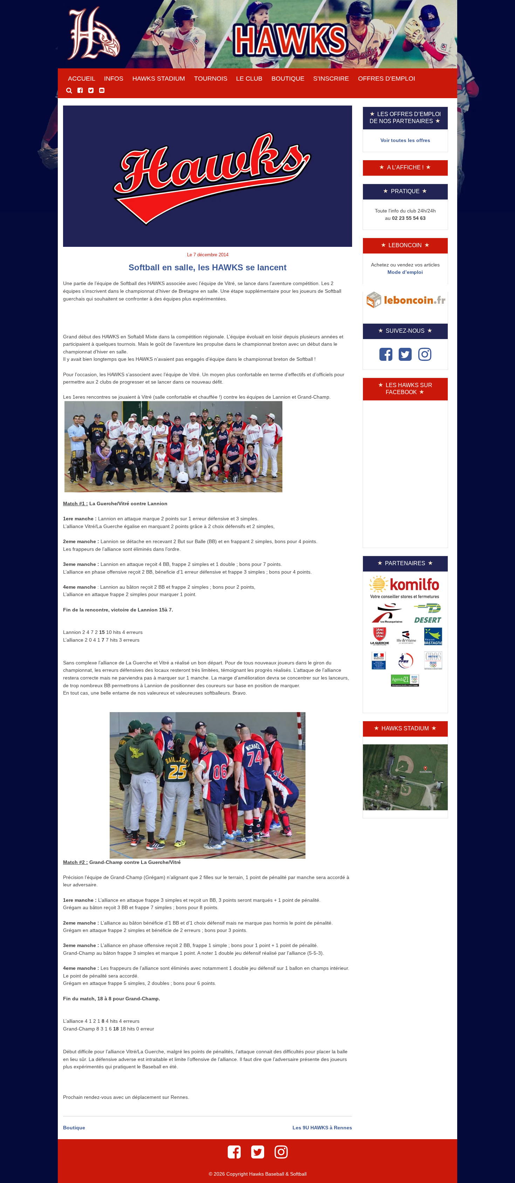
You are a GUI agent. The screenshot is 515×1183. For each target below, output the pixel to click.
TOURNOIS (210, 78)
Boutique (74, 1127)
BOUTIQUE (288, 78)
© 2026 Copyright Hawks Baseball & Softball (258, 1174)
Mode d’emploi (405, 272)
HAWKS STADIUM (158, 78)
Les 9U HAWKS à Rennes (322, 1127)
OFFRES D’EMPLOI (386, 78)
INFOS (113, 78)
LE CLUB (249, 78)
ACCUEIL (81, 78)
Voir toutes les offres (405, 140)
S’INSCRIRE (331, 78)
